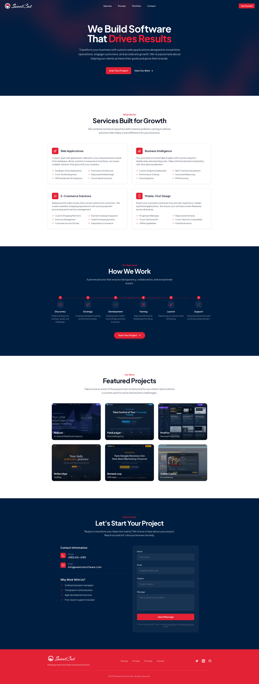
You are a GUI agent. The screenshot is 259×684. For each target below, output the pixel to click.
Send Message (166, 616)
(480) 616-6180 (77, 557)
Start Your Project (118, 70)
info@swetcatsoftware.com (84, 567)
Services (107, 6)
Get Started (247, 6)
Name (139, 551)
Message (141, 592)
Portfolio (136, 6)
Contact (151, 6)
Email (139, 565)
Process (122, 6)
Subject (140, 578)
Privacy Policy (171, 624)
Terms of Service (187, 624)
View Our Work (143, 70)
